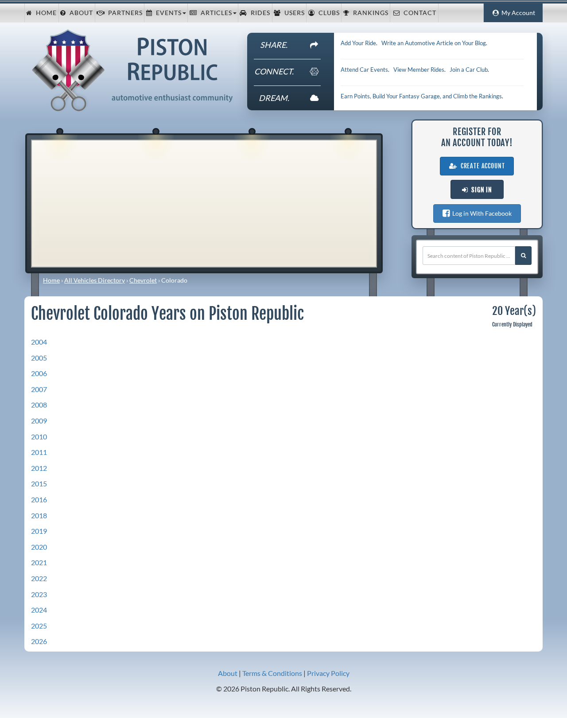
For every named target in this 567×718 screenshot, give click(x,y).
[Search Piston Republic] (523, 255)
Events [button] (167, 12)
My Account (517, 12)
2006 (39, 373)
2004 (39, 342)
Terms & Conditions (272, 673)
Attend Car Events (364, 69)
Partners (124, 12)
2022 (39, 578)
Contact (418, 12)
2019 (39, 531)
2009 (39, 420)
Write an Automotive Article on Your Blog (433, 43)
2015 (39, 483)
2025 (39, 625)
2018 (39, 515)
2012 (39, 468)
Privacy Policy (328, 673)
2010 (39, 436)
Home (44, 12)
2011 (39, 452)
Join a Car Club (469, 69)
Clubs (327, 12)
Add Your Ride (358, 43)
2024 (39, 609)
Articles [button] (214, 12)
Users (293, 12)
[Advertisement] (204, 202)
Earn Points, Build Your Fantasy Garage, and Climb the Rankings (421, 96)
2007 (39, 389)
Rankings (369, 12)
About (79, 12)
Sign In (480, 190)
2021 (39, 562)
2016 (39, 499)
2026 (39, 641)
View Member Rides (418, 69)
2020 (39, 547)
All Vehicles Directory (94, 280)
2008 (39, 404)
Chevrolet (143, 280)
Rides (258, 12)
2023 (39, 594)
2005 (39, 357)
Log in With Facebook (481, 213)
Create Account (481, 166)
